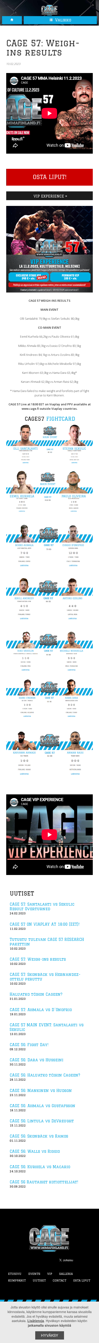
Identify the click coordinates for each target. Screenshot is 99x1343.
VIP (49, 1273)
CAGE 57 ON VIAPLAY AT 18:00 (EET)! (44, 924)
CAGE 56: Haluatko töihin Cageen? (45, 1075)
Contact (59, 1280)
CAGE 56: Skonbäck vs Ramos (39, 1136)
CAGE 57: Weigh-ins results (38, 959)
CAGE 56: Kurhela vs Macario (40, 1167)
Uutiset (39, 1280)
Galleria (66, 1273)
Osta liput (81, 1280)
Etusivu (14, 1273)
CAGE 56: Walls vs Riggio (35, 1151)
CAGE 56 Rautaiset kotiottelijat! (44, 1182)
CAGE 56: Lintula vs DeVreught (42, 1121)
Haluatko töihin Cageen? (36, 994)
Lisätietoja (35, 1320)
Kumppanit (17, 1280)
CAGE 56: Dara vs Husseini (36, 1060)
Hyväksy (49, 1335)
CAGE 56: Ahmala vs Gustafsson (42, 1106)
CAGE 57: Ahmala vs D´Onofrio (41, 1010)
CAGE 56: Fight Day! (29, 1045)
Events (34, 1273)
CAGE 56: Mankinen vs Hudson (41, 1090)
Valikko (62, 20)
